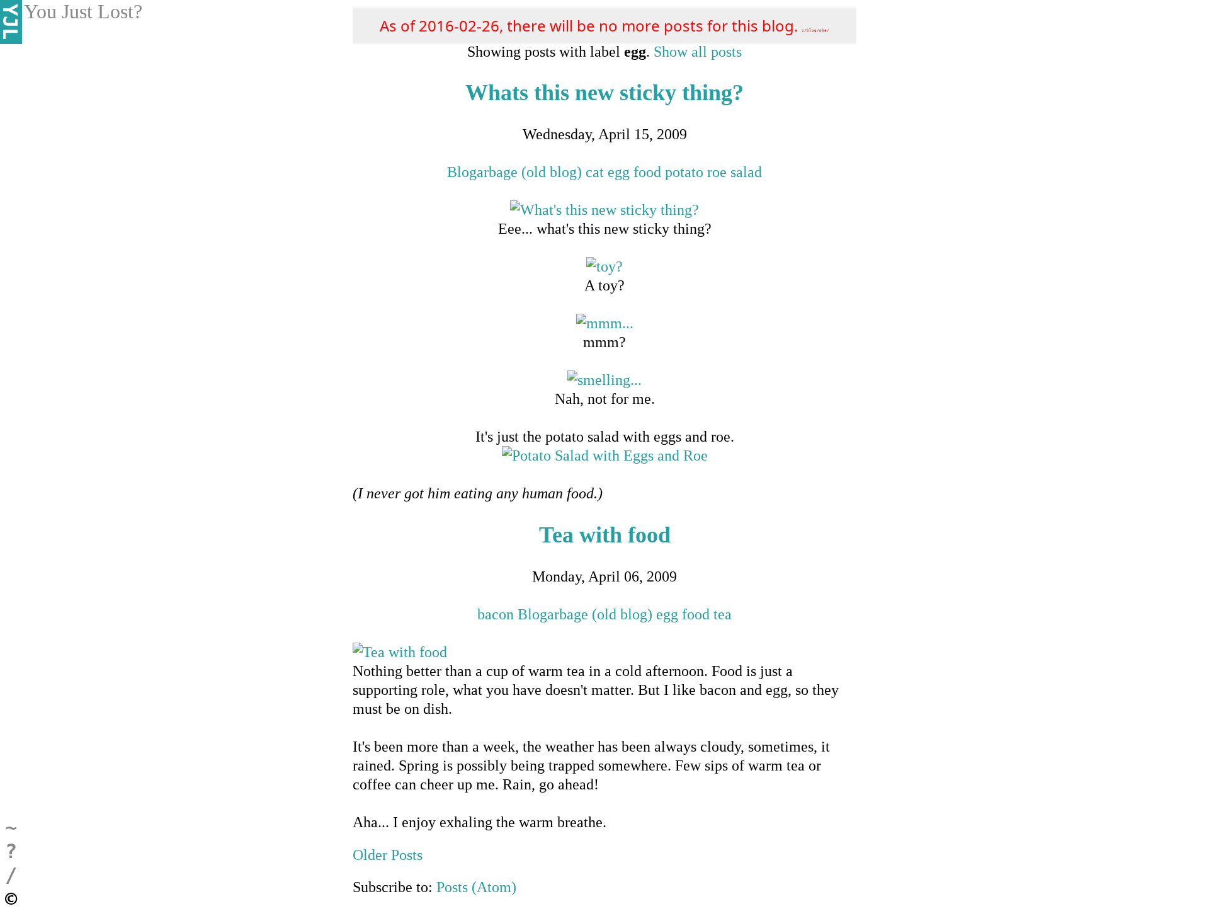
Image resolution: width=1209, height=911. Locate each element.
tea (722, 614)
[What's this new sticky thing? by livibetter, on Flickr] (604, 210)
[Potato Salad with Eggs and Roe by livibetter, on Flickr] (605, 455)
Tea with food (605, 534)
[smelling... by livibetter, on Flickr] (604, 380)
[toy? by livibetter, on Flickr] (604, 266)
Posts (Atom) (476, 887)
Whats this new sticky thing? (604, 92)
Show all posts (698, 51)
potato (684, 172)
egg (619, 172)
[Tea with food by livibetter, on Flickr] (400, 652)
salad (746, 172)
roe (717, 172)
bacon (495, 614)
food (647, 172)
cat (595, 172)
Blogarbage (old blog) (514, 172)
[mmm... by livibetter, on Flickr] (604, 323)
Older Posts (388, 855)
